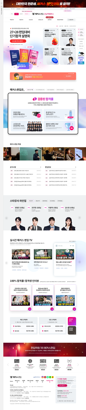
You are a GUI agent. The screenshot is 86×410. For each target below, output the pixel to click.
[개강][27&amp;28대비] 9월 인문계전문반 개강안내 (23, 185)
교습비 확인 (27, 398)
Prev (12, 67)
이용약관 (42, 381)
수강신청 (31, 19)
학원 (11, 13)
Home (11, 381)
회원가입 (66, 8)
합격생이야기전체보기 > (71, 281)
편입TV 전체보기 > (72, 241)
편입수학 (38, 200)
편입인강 (26, 13)
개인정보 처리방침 (49, 381)
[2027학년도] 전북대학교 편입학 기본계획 (58, 174)
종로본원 (21, 13)
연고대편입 (52, 200)
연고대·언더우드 (73, 26)
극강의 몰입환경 (50, 89)
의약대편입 (60, 200)
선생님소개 (40, 19)
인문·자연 (61, 26)
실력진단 (49, 19)
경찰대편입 (44, 200)
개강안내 (21, 19)
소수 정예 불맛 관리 (40, 89)
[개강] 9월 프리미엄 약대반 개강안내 (22, 177)
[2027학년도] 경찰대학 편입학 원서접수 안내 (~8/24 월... (58, 170)
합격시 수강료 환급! (27, 11)
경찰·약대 (66, 26)
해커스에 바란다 (72, 8)
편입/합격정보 (60, 19)
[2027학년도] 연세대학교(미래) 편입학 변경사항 (58, 185)
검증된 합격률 (30, 89)
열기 (1, 9)
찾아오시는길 (17, 381)
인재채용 (23, 381)
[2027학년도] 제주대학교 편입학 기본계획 (58, 177)
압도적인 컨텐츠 (70, 89)
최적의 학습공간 (60, 89)
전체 (57, 26)
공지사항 (81, 43)
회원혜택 (81, 41)
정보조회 (30, 400)
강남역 (16, 13)
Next (17, 67)
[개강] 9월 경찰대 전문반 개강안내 (21, 170)
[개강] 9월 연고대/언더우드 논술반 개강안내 (23, 174)
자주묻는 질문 (81, 46)
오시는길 (81, 48)
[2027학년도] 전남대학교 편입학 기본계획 (58, 181)
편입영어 (31, 200)
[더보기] (40, 167)
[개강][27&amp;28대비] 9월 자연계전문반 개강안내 (23, 181)
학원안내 (12, 19)
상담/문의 (71, 19)
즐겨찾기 (37, 381)
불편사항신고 (37, 377)
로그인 (62, 8)
